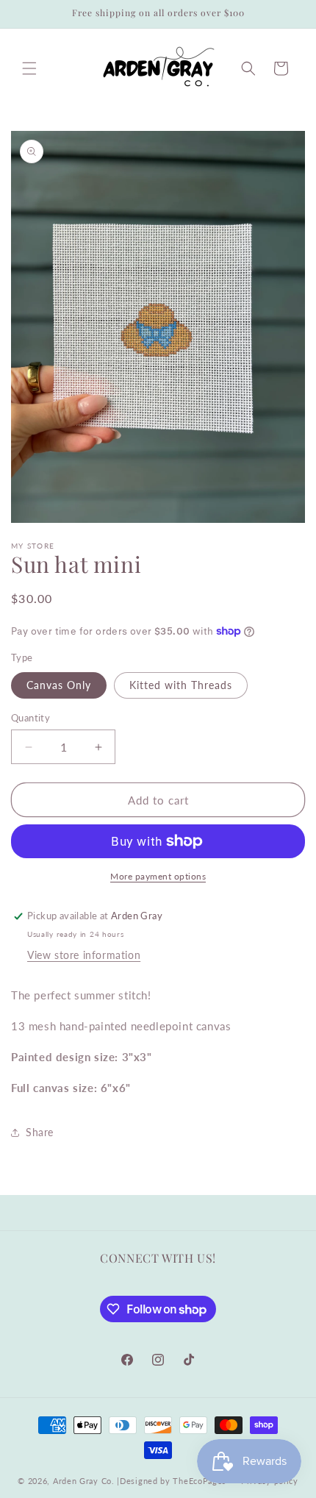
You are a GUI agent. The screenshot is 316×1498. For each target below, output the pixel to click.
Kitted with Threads (180, 685)
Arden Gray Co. (84, 1480)
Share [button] (40, 1132)
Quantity (30, 718)
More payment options (158, 876)
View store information (83, 955)
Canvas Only (58, 685)
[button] (29, 68)
